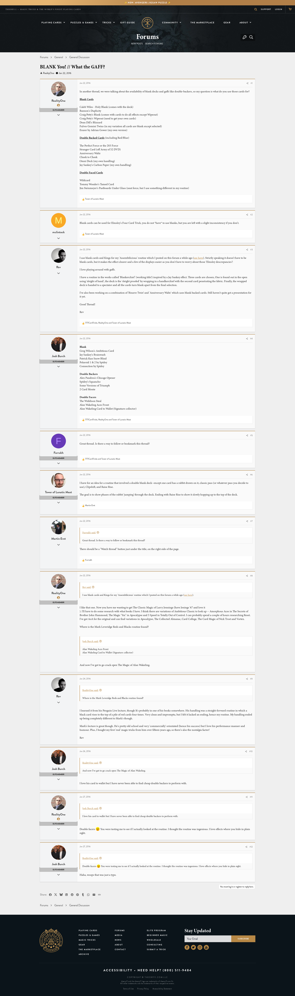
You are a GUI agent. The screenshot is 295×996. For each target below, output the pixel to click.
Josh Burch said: (90, 641)
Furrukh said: (89, 532)
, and (108, 322)
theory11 (51, 940)
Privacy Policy (143, 989)
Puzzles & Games (89, 935)
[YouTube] (206, 947)
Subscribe (243, 938)
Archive (84, 954)
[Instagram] (199, 947)
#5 (251, 435)
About (119, 944)
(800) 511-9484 (177, 970)
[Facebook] (187, 947)
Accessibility (118, 970)
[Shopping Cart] (290, 9)
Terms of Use (128, 989)
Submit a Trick (156, 949)
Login (278, 9)
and (102, 458)
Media (118, 935)
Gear (82, 944)
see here (198, 258)
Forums (120, 930)
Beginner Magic (157, 935)
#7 (251, 521)
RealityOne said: (90, 690)
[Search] (251, 37)
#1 (252, 83)
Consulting (154, 944)
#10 (251, 751)
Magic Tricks (87, 940)
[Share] (247, 83)
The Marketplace (90, 949)
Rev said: (86, 587)
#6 (251, 474)
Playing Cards (88, 930)
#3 (251, 249)
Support (266, 9)
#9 (251, 678)
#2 (251, 214)
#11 (251, 797)
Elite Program (156, 930)
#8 (251, 575)
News (118, 940)
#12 (251, 846)
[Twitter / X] (193, 947)
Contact (120, 949)
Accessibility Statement (162, 989)
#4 (251, 338)
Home (147, 23)
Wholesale (154, 940)
